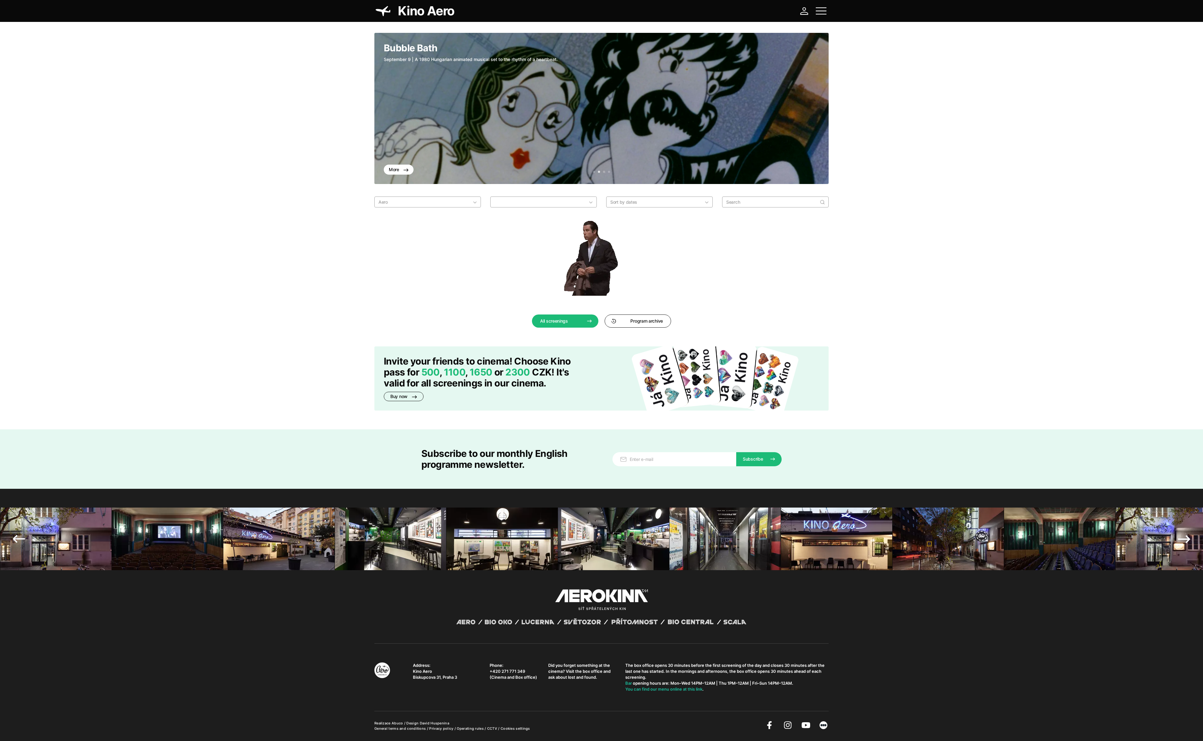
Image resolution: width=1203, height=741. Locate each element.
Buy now (399, 396)
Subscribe (753, 459)
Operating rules (471, 728)
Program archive (646, 321)
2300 (517, 372)
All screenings (554, 321)
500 (430, 372)
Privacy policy (442, 728)
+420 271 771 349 (507, 671)
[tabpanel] (601, 108)
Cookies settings (515, 728)
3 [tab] (604, 172)
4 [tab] (609, 172)
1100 (455, 372)
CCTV (492, 728)
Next (814, 108)
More (394, 169)
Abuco (397, 723)
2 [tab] (599, 172)
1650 (482, 372)
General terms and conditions (400, 728)
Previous (388, 108)
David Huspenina (435, 723)
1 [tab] (593, 172)
